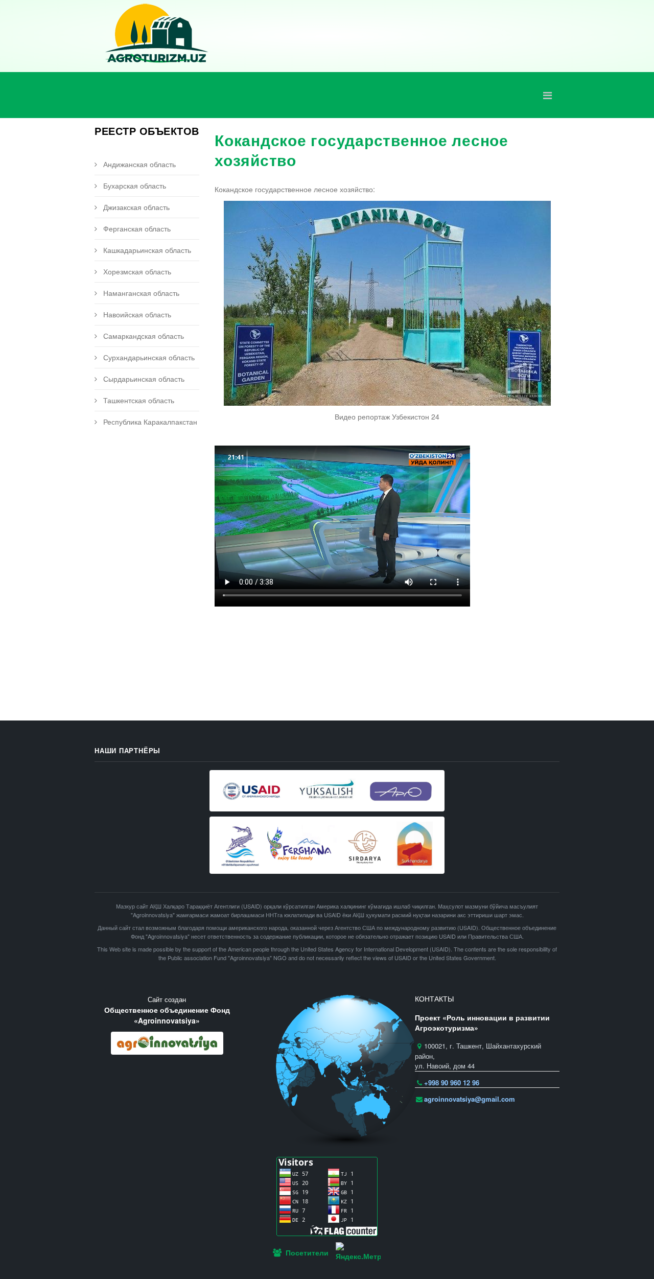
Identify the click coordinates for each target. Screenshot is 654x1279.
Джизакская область (135, 207)
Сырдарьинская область (142, 379)
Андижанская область (138, 164)
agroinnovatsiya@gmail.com (469, 1099)
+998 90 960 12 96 (451, 1082)
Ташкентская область (137, 400)
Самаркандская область (142, 336)
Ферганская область (136, 228)
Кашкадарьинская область (146, 250)
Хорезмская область (136, 271)
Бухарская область (133, 185)
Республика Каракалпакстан (149, 421)
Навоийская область (136, 314)
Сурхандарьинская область (148, 357)
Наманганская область (140, 293)
